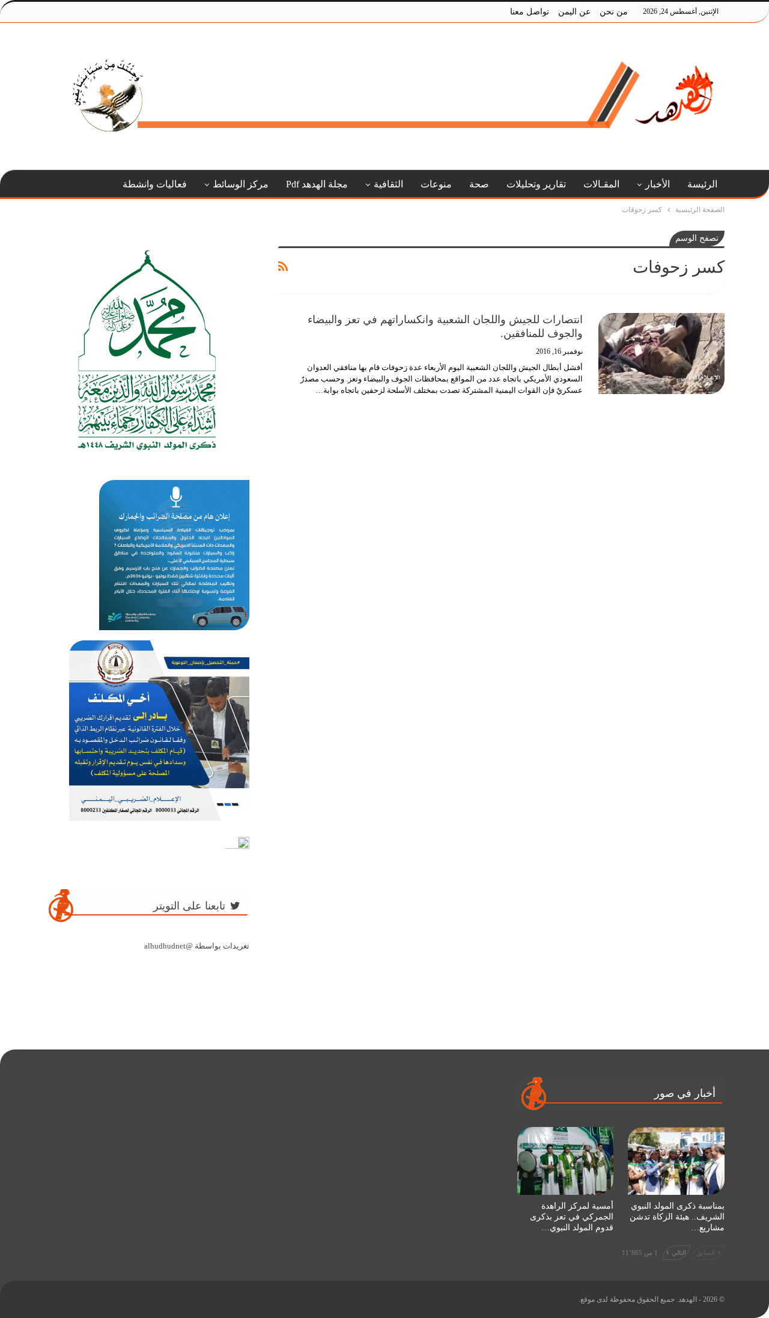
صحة (479, 184)
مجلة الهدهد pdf (317, 184)
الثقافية (388, 184)
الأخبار (657, 184)
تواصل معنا (529, 11)
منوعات (436, 184)
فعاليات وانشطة (155, 184)
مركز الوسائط (241, 184)
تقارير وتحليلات (536, 184)
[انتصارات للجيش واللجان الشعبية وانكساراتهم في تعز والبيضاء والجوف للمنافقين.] (661, 353)
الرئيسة (702, 184)
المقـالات (601, 184)
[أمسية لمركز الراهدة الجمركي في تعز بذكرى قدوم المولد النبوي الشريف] (565, 1160)
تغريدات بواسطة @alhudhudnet (196, 945)
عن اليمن (574, 11)
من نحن (614, 11)
